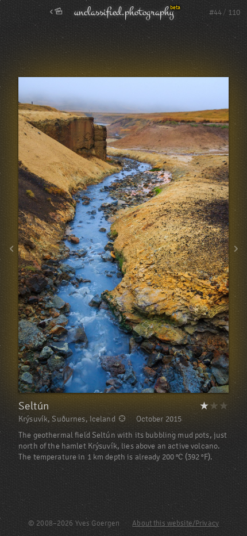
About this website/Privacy (175, 523)
